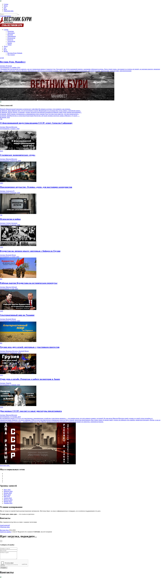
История (10, 34)
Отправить (4, 567)
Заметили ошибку (5, 532)
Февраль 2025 (8, 500)
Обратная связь (8, 11)
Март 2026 (7, 489)
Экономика (11, 33)
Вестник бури (4, 530)
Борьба (9, 43)
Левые (9, 44)
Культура (10, 39)
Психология (11, 38)
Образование (11, 36)
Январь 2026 (8, 493)
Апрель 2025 (8, 498)
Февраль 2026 (8, 491)
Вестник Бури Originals (14, 53)
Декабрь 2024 (8, 503)
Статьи (6, 4)
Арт (5, 7)
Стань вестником (5, 16)
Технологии (11, 41)
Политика (10, 31)
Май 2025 (7, 496)
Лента (6, 6)
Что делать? (11, 54)
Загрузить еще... (5, 465)
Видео (6, 51)
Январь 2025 (8, 501)
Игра (5, 9)
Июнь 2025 (7, 495)
